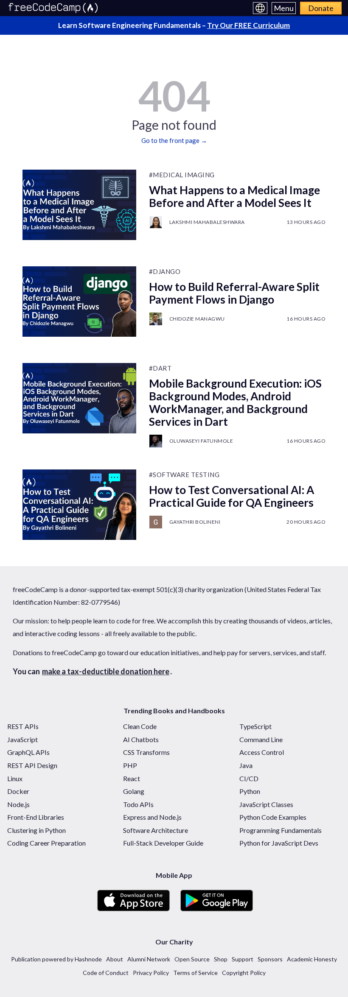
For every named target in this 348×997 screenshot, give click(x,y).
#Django (165, 271)
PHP (130, 765)
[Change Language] (260, 8)
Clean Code (140, 726)
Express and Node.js (152, 817)
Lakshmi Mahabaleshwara (207, 222)
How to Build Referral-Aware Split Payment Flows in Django (234, 293)
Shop (220, 959)
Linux (14, 778)
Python (249, 791)
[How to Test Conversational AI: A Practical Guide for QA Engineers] (79, 504)
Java (246, 765)
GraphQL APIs (28, 752)
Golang (133, 791)
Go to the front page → (174, 140)
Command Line (261, 739)
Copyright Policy (244, 972)
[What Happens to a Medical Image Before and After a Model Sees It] (79, 205)
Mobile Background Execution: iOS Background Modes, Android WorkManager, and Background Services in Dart (235, 402)
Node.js (18, 804)
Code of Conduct (106, 972)
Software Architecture (155, 830)
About (114, 959)
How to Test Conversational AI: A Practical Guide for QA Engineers (231, 496)
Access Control (261, 752)
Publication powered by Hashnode (56, 959)
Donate (321, 8)
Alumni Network (148, 959)
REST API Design (32, 765)
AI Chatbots (141, 739)
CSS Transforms (146, 752)
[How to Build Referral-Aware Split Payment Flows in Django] (79, 301)
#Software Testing (184, 474)
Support (242, 959)
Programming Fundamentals (280, 830)
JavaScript (22, 739)
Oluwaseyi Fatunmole (201, 441)
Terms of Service (195, 972)
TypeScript (255, 726)
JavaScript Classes (266, 804)
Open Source (192, 959)
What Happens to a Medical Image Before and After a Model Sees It (234, 196)
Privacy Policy (151, 972)
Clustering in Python (36, 830)
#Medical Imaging (182, 175)
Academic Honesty (312, 959)
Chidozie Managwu (197, 319)
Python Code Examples (272, 817)
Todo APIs (138, 804)
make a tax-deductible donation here (105, 671)
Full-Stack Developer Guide (163, 843)
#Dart (160, 368)
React (131, 778)
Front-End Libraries (35, 817)
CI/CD (248, 778)
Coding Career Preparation (46, 843)
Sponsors (270, 959)
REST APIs (23, 726)
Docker (18, 791)
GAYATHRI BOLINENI (195, 522)
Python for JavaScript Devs (278, 843)
